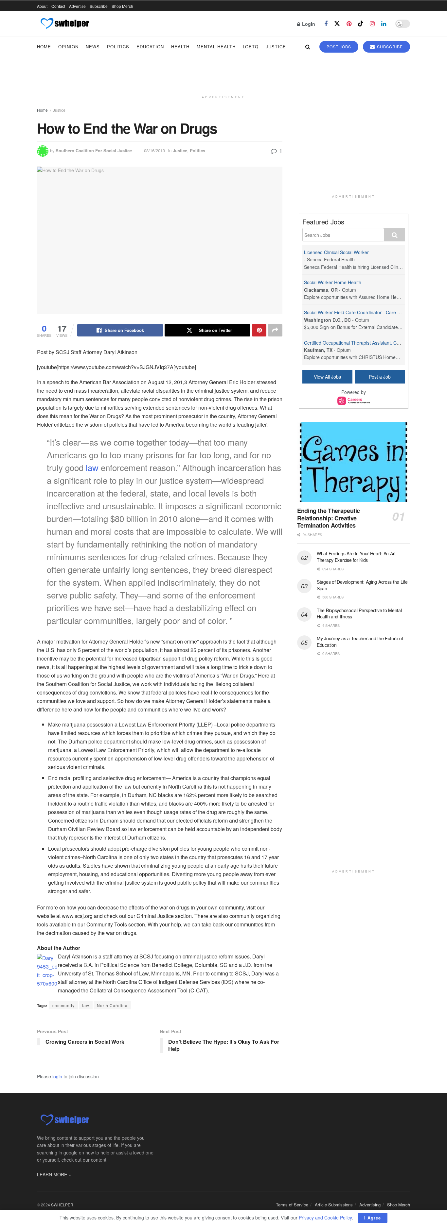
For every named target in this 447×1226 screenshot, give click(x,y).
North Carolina (112, 1005)
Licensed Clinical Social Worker (336, 252)
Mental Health (216, 46)
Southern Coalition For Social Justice (94, 150)
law (92, 467)
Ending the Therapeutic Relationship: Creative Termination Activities (328, 518)
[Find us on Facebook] (326, 23)
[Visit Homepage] (64, 23)
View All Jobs (327, 376)
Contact (58, 6)
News (93, 46)
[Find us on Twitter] (337, 23)
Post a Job (380, 376)
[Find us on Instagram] (372, 23)
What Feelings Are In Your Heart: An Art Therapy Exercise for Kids (356, 556)
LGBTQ (251, 46)
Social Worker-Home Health (332, 282)
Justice (276, 46)
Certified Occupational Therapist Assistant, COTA (354, 342)
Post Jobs (339, 46)
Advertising (370, 1204)
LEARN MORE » (54, 1174)
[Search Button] (307, 46)
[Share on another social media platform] (275, 330)
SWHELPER (62, 1204)
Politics (118, 46)
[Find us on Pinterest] (349, 23)
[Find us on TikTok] (360, 23)
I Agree (372, 1218)
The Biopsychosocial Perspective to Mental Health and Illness (359, 613)
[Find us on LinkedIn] (383, 23)
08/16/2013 (154, 150)
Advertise (77, 6)
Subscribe (99, 6)
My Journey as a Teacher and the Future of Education (360, 641)
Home (44, 46)
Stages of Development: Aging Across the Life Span (362, 585)
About (42, 6)
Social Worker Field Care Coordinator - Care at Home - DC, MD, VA (374, 312)
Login (308, 24)
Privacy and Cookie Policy (325, 1217)
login (57, 1076)
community (63, 1005)
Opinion (68, 46)
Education (150, 46)
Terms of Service (292, 1204)
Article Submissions (334, 1204)
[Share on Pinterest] (259, 330)
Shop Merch (122, 6)
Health (180, 46)
